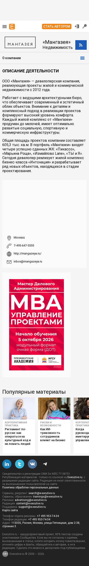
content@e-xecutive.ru (30, 503)
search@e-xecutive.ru (42, 493)
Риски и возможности (50, 424)
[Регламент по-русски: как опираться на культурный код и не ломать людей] (19, 408)
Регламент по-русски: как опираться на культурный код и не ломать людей (18, 436)
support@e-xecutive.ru (32, 506)
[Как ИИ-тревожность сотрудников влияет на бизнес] (54, 408)
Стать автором (56, 26)
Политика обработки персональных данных (30, 487)
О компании (11, 58)
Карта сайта (10, 510)
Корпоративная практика (16, 424)
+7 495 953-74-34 (48, 516)
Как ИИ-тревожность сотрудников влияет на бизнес (52, 434)
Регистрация (84, 26)
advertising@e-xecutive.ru (31, 500)
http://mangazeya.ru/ (27, 253)
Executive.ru (75, 477)
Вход (77, 26)
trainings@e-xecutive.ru (47, 496)
